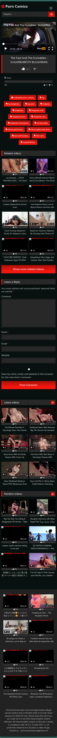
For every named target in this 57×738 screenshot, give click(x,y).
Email (4, 344)
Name (5, 332)
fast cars (40, 136)
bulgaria (46, 104)
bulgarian (19, 110)
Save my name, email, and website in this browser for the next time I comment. (27, 375)
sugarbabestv (29, 142)
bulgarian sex (40, 116)
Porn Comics (16, 6)
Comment (6, 296)
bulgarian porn (19, 116)
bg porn (31, 104)
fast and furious (21, 136)
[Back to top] (48, 730)
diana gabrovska (15, 129)
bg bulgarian (13, 104)
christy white (42, 123)
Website (5, 355)
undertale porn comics (24, 97)
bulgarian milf (37, 110)
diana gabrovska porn (40, 129)
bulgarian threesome (19, 123)
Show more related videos (28, 269)
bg (43, 97)
